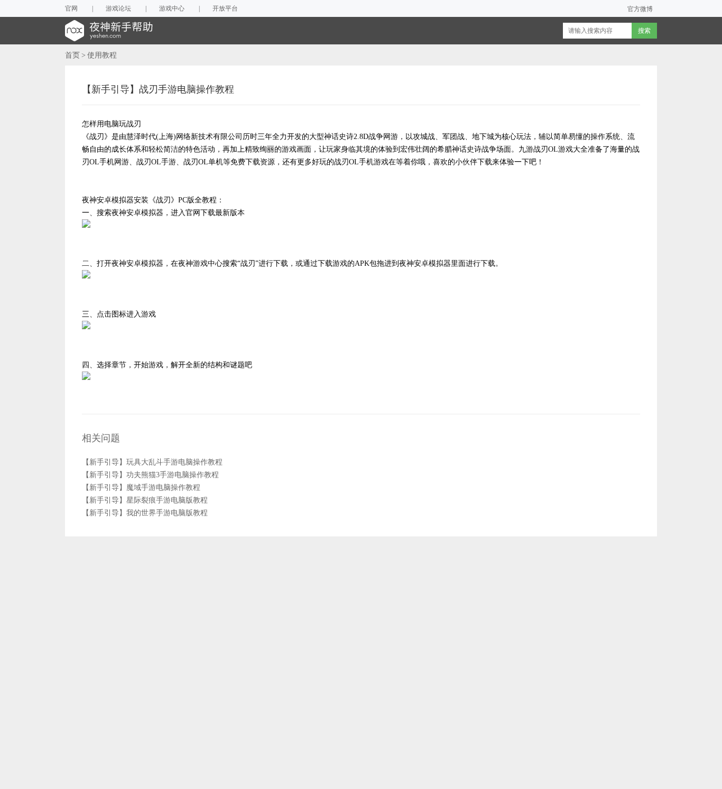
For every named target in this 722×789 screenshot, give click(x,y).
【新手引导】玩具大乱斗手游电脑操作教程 (152, 462)
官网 (71, 8)
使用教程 (102, 55)
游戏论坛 (118, 8)
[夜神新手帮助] (121, 30)
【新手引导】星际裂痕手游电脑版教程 (145, 500)
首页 (72, 55)
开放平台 (225, 8)
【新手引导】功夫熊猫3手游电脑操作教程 (150, 475)
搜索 (644, 30)
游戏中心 (171, 8)
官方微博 (640, 9)
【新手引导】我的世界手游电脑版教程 (145, 513)
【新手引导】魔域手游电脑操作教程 (141, 487)
